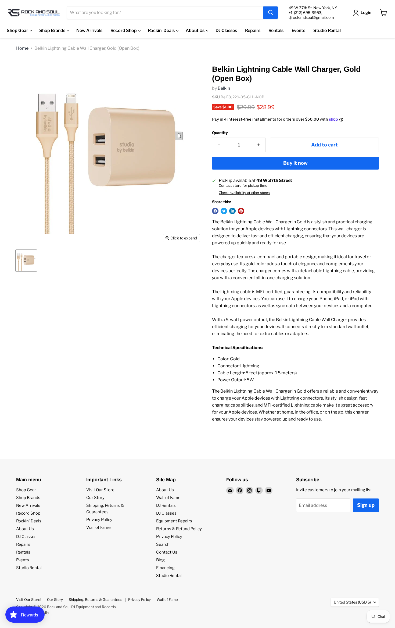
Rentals (275, 30)
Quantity (220, 133)
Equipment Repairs (174, 521)
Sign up (366, 505)
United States (352, 602)
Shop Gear (18, 30)
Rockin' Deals (161, 30)
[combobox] (165, 12)
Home (22, 48)
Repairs (252, 30)
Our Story (95, 497)
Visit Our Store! (101, 489)
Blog (160, 560)
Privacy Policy (99, 519)
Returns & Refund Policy (179, 528)
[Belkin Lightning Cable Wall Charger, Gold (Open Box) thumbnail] (26, 260)
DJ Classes (226, 30)
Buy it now (295, 163)
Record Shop (124, 30)
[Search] (270, 12)
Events (298, 30)
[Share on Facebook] (215, 211)
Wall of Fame (98, 527)
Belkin (224, 88)
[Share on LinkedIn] (232, 211)
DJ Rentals (166, 505)
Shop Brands (52, 30)
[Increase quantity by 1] (259, 145)
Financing (165, 567)
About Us (195, 30)
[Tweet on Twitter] (224, 211)
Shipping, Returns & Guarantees (95, 599)
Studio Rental (327, 30)
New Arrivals (89, 30)
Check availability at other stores (244, 193)
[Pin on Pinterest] (241, 211)
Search (163, 544)
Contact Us (166, 552)
